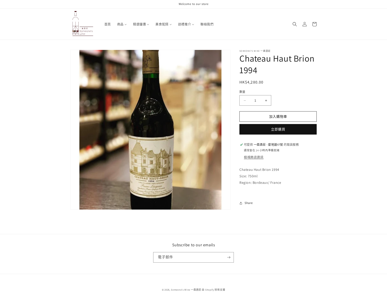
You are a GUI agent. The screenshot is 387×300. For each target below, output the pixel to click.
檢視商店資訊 (254, 157)
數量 (242, 92)
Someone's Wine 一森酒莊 (186, 289)
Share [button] (249, 203)
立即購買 (278, 129)
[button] (295, 24)
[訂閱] (229, 257)
